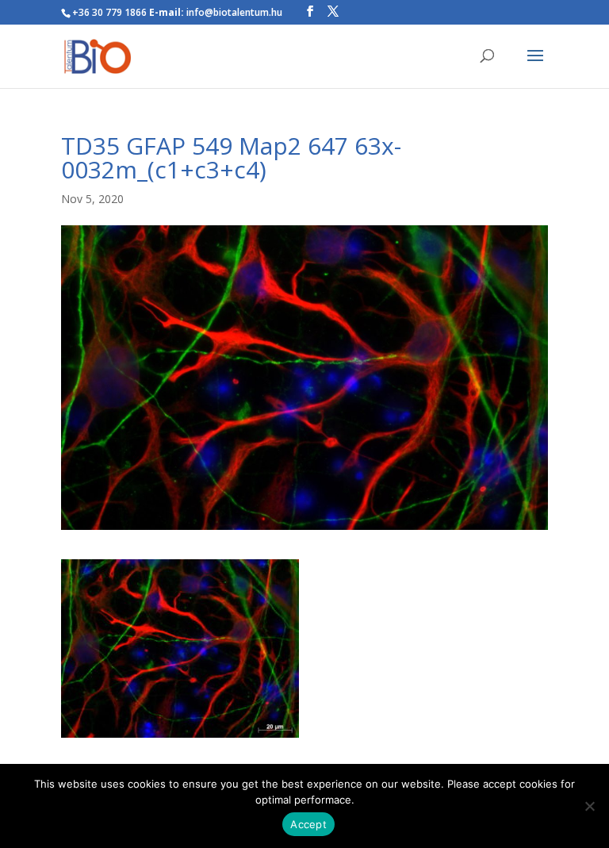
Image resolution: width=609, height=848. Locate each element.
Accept (308, 824)
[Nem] (589, 806)
